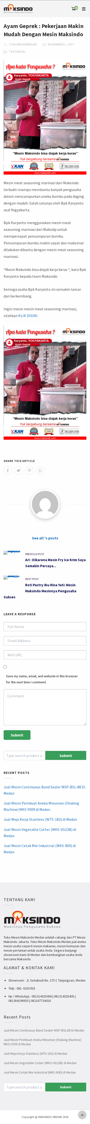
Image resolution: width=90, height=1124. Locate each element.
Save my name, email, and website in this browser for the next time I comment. (42, 679)
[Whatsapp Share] (40, 470)
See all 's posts (45, 538)
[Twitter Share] (18, 470)
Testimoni (17, 51)
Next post (32, 579)
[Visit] (45, 504)
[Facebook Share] (8, 470)
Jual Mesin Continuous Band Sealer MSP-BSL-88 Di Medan (44, 790)
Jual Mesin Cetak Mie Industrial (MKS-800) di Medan (40, 848)
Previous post (34, 554)
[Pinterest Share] (29, 470)
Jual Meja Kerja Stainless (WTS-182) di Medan (40, 819)
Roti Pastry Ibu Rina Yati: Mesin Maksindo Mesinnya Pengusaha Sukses (40, 591)
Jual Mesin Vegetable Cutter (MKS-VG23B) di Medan (40, 832)
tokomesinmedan (22, 44)
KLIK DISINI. (28, 315)
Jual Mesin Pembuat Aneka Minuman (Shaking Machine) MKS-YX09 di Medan (41, 806)
